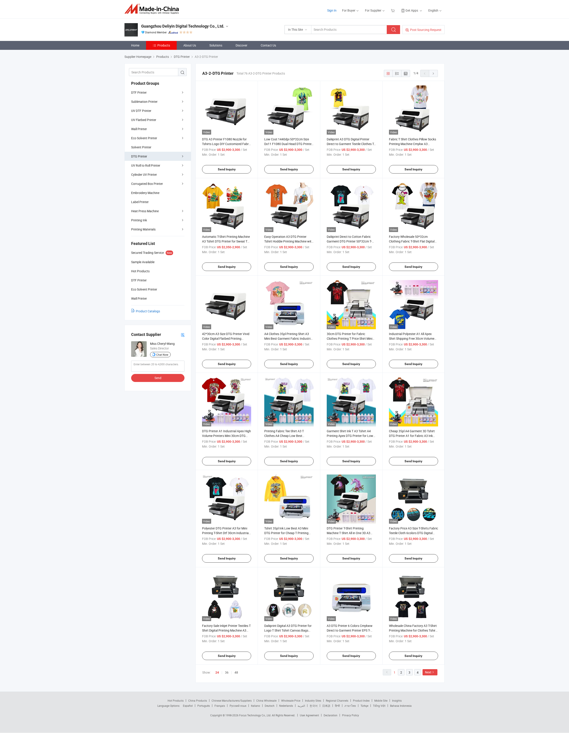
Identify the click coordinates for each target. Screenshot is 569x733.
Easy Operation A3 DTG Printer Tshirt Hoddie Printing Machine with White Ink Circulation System (288, 241)
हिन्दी (337, 705)
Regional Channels (337, 700)
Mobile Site (380, 700)
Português (203, 705)
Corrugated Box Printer (147, 184)
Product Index (361, 700)
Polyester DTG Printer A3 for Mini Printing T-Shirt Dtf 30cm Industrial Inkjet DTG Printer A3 (225, 533)
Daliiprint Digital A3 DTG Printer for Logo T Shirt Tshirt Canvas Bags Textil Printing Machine (288, 630)
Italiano (255, 705)
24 (217, 672)
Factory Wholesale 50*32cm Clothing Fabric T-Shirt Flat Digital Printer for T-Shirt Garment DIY (412, 241)
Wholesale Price (290, 700)
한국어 (314, 705)
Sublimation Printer (144, 101)
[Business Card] (182, 335)
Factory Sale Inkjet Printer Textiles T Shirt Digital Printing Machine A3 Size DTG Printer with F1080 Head (226, 630)
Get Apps (412, 10)
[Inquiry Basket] (393, 10)
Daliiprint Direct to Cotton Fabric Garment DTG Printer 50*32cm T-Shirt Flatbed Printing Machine (349, 241)
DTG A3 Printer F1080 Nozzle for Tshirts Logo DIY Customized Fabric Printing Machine (226, 144)
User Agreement (309, 715)
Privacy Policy (350, 715)
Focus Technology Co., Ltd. (255, 715)
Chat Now (162, 354)
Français (219, 705)
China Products (197, 700)
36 (226, 672)
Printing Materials (143, 229)
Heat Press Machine (145, 211)
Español (188, 705)
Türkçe (364, 705)
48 (236, 672)
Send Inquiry (227, 169)
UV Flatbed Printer (143, 120)
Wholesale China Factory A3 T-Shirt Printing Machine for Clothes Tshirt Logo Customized (413, 630)
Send (157, 378)
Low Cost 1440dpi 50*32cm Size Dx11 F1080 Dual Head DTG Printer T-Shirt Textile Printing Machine (288, 144)
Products (163, 45)
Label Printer (140, 202)
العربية (301, 705)
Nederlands (286, 705)
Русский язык (238, 705)
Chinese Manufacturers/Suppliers (232, 700)
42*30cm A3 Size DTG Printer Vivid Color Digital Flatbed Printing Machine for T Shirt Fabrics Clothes (226, 338)
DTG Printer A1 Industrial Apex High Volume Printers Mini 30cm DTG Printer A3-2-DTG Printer (226, 435)
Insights (397, 700)
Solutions (215, 45)
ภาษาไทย (350, 705)
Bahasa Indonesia (401, 705)
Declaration (330, 715)
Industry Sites (313, 700)
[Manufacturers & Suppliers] (153, 9)
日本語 (326, 705)
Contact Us (268, 45)
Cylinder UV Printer (144, 174)
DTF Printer (139, 92)
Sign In (332, 10)
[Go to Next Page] (433, 73)
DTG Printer (139, 156)
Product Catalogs (148, 311)
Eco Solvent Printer (144, 138)
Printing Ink (139, 220)
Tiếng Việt (379, 705)
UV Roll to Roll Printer (145, 165)
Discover (241, 45)
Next (428, 672)
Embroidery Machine (145, 193)
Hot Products (176, 700)
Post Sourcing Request (425, 30)
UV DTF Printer (141, 111)
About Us (189, 45)
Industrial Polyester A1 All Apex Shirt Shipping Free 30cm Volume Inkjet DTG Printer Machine (411, 338)
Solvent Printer (141, 147)
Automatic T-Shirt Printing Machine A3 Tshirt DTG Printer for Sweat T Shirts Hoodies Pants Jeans (226, 241)
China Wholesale (266, 700)
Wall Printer (139, 129)
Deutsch (269, 705)
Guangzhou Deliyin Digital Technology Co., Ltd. (182, 26)
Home (135, 45)
